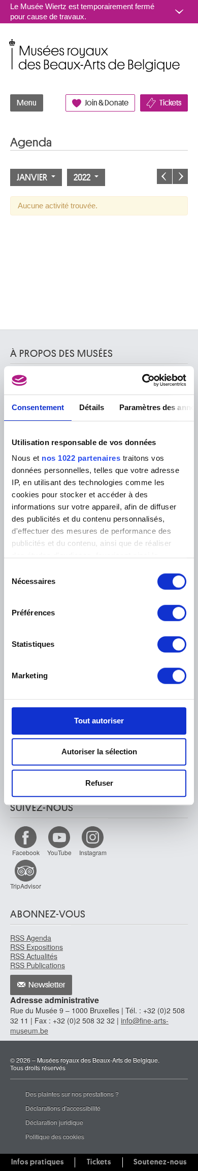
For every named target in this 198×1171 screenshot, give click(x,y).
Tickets (170, 103)
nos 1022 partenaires (81, 458)
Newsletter (46, 985)
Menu (27, 103)
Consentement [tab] (38, 407)
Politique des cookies (54, 1136)
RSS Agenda (30, 937)
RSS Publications (37, 965)
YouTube (59, 852)
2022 (83, 177)
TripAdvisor (25, 886)
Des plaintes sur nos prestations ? (72, 1093)
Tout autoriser (99, 720)
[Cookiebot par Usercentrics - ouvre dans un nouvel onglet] (142, 380)
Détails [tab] (91, 407)
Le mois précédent (164, 176)
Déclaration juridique (54, 1122)
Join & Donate (106, 103)
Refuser (99, 783)
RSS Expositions (36, 947)
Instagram (93, 852)
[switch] (171, 613)
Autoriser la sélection (99, 751)
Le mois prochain (180, 176)
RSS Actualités (33, 956)
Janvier (33, 177)
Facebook (26, 852)
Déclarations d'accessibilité (63, 1108)
